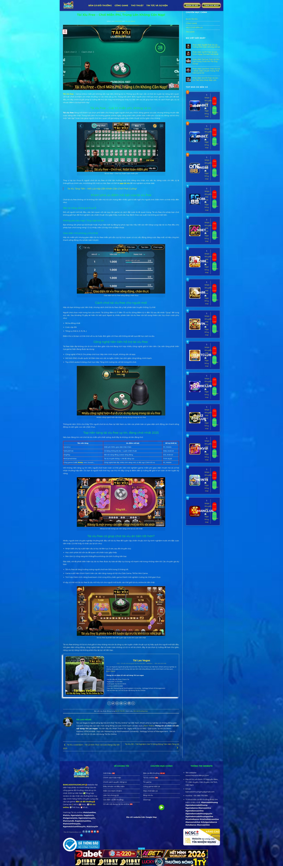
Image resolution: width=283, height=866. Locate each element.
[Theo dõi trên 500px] (81, 835)
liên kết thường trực (140, 711)
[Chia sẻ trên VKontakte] (125, 703)
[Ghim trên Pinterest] (121, 703)
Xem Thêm (111, 671)
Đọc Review (214, 110)
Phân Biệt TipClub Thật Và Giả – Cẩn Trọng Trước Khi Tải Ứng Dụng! (206, 61)
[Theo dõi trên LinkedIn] (95, 831)
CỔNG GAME (191, 23)
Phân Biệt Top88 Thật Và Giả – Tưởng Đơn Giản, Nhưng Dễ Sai (206, 46)
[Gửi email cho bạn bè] (117, 703)
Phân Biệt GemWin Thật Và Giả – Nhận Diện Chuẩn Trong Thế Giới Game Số (206, 71)
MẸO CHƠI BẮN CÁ (194, 27)
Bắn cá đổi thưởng (100, 5)
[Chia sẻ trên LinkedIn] (129, 703)
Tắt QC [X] (141, 848)
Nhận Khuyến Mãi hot (208, 102)
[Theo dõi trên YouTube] (97, 831)
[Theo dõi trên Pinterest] (92, 831)
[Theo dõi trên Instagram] (86, 831)
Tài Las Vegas (130, 21)
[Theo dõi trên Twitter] (89, 831)
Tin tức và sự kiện (157, 5)
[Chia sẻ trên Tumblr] (133, 703)
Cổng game (121, 5)
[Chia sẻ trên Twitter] (113, 703)
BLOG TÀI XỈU (121, 11)
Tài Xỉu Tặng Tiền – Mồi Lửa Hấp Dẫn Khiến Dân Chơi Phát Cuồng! (102, 188)
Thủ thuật (137, 5)
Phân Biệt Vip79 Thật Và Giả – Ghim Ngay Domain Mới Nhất (205, 53)
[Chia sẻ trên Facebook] (109, 703)
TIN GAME (190, 32)
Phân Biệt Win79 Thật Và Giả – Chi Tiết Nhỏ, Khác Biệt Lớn (205, 79)
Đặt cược (214, 101)
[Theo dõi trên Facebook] (83, 831)
